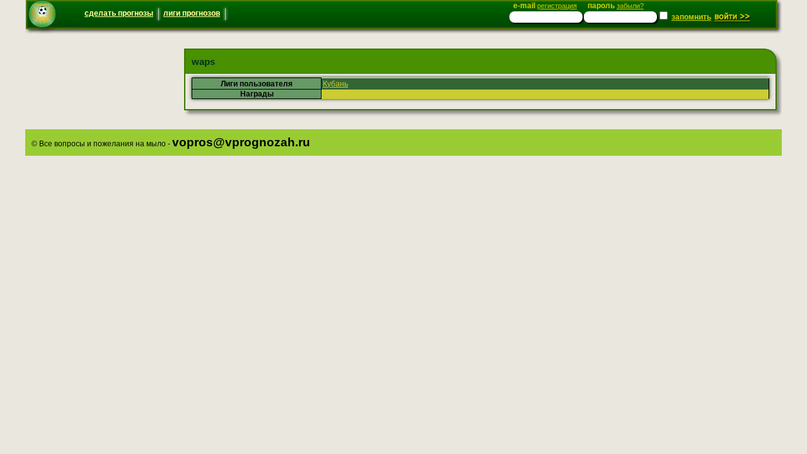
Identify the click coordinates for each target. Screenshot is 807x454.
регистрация (557, 5)
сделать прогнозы (118, 13)
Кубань (335, 83)
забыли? (630, 5)
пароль (616, 5)
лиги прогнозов (191, 13)
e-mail (545, 5)
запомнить (691, 17)
